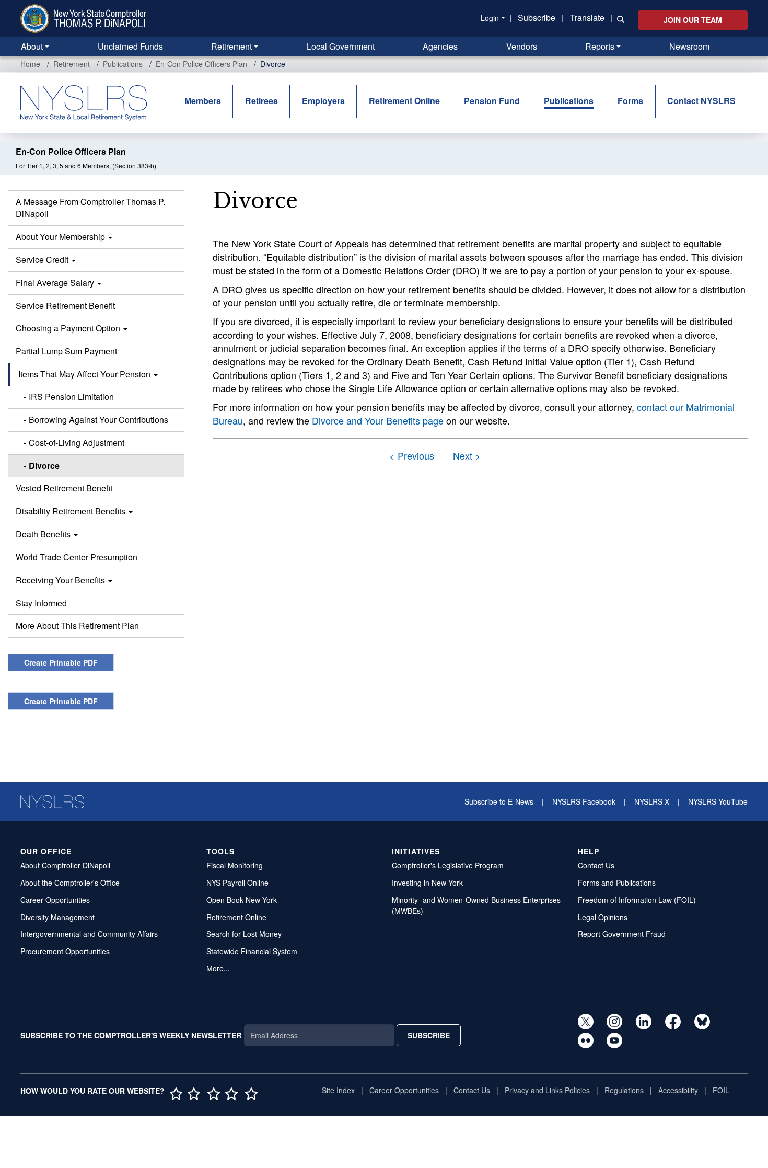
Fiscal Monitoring (234, 865)
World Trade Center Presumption (76, 557)
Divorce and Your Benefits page (378, 420)
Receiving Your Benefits (61, 580)
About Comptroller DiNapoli (65, 865)
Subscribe (536, 18)
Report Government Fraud (622, 934)
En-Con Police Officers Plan (201, 64)
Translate (587, 18)
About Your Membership (61, 237)
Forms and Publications (617, 882)
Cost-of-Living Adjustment (76, 443)
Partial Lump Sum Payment (66, 351)
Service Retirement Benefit (65, 306)
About (32, 46)
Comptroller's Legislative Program (448, 865)
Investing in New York (427, 882)
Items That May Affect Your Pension (85, 374)
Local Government (341, 46)
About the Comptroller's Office (70, 882)
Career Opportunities (55, 900)
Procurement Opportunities (65, 951)
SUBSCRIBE (429, 1035)
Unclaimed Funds (130, 46)
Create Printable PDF (61, 662)
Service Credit (43, 260)
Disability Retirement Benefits (71, 511)
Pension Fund (492, 101)
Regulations (624, 1090)
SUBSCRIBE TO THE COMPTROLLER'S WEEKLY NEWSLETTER (130, 1035)
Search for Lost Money (244, 934)
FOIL (721, 1090)
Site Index (338, 1090)
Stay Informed (41, 603)
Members (202, 101)
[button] (618, 18)
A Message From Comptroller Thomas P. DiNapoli (90, 208)
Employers (323, 101)
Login (490, 18)
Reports (599, 46)
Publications (123, 64)
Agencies (440, 46)
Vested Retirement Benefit (64, 488)
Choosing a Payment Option (69, 328)
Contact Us (596, 865)
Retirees (261, 101)
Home (30, 64)
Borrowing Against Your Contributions (98, 420)
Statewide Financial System (251, 951)
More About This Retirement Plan (77, 626)
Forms (630, 101)
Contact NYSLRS (701, 101)
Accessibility (678, 1090)
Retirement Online (404, 101)
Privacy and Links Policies (547, 1090)
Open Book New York (241, 900)
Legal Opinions (602, 917)
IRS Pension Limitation (71, 397)
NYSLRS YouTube (718, 801)
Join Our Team (693, 20)
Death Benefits (44, 534)
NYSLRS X (651, 801)
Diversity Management (57, 917)
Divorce (44, 466)
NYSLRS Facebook (583, 801)
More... (218, 968)
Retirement (231, 46)
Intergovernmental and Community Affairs (89, 934)
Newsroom (689, 46)
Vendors (521, 46)
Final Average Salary (56, 283)
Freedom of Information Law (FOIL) (637, 900)
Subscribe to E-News (498, 801)
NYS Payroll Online (237, 882)
